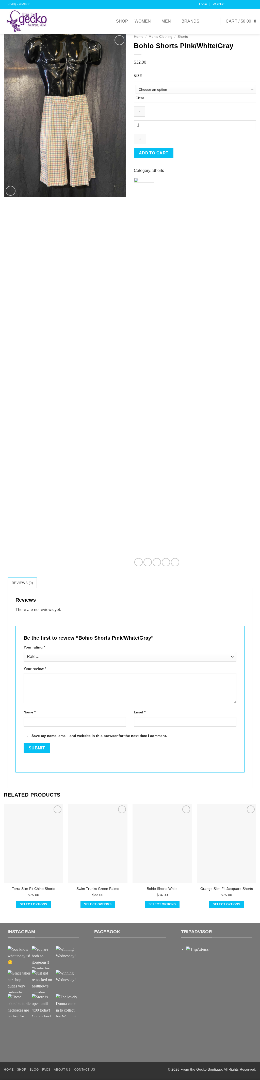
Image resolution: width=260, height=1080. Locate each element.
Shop (122, 21)
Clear (140, 98)
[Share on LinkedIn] (175, 562)
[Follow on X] (248, 4)
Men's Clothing (160, 37)
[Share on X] (147, 562)
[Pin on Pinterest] (166, 562)
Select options (33, 904)
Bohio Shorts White (162, 889)
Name (30, 712)
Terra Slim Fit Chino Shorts (33, 889)
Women (143, 21)
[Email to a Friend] (157, 562)
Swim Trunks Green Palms (97, 889)
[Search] (212, 21)
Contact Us (84, 1069)
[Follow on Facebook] (237, 4)
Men (166, 21)
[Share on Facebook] (138, 562)
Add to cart (154, 153)
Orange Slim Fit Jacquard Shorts (226, 889)
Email (139, 712)
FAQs (46, 1069)
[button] (241, 21)
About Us (62, 1069)
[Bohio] (144, 368)
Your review (35, 669)
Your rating (34, 647)
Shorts (182, 37)
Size (138, 76)
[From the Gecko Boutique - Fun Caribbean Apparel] (29, 21)
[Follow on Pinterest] (253, 4)
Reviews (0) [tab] (22, 583)
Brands (191, 21)
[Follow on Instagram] (243, 4)
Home (138, 37)
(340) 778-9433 (18, 4)
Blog (34, 1069)
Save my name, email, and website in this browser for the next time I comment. (99, 736)
